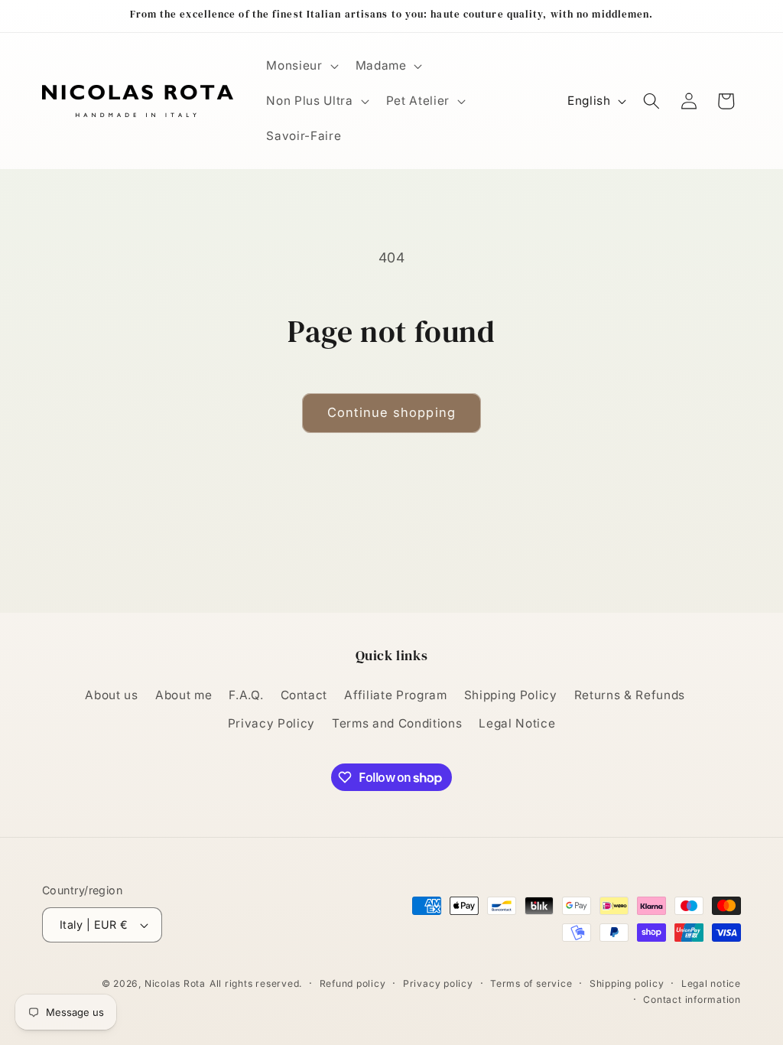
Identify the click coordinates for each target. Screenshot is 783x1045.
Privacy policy (438, 983)
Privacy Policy (271, 723)
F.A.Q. (246, 695)
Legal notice (711, 983)
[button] (300, 65)
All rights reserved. (256, 983)
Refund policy (353, 983)
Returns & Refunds (629, 695)
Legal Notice (517, 723)
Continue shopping (391, 412)
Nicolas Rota (175, 983)
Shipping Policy (510, 695)
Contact (304, 695)
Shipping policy (627, 983)
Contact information (692, 999)
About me (183, 695)
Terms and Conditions (397, 723)
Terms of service (531, 983)
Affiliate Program (395, 695)
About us (111, 695)
